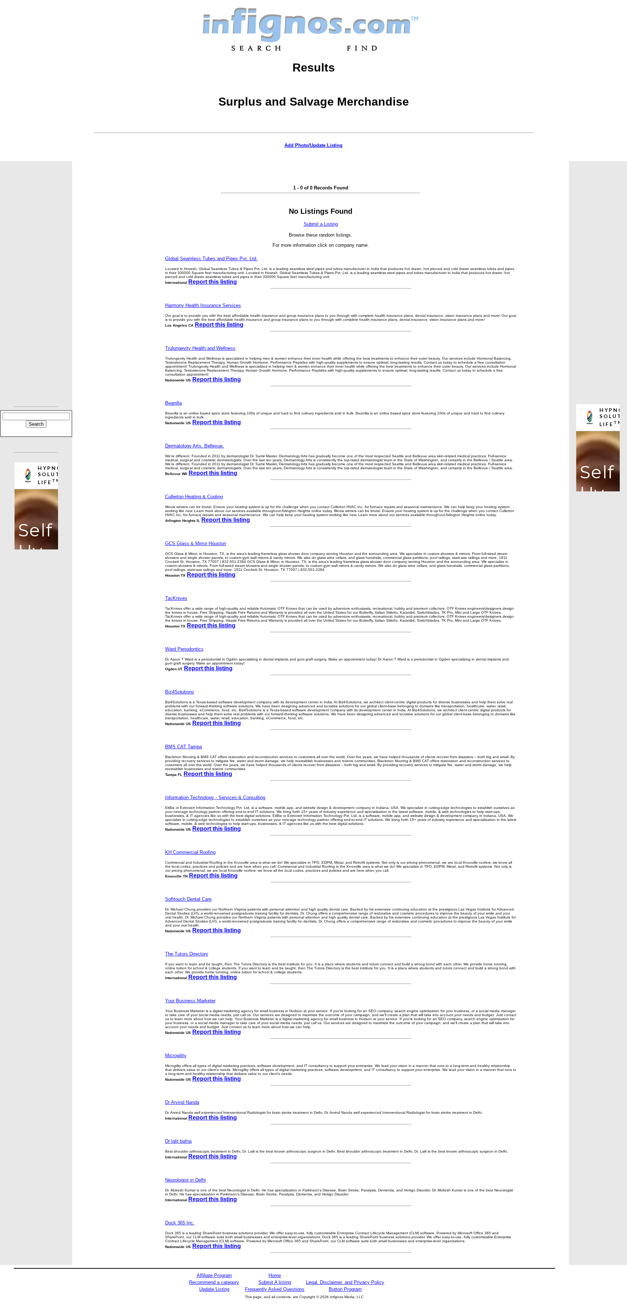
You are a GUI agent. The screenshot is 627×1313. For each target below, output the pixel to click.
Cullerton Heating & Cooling (194, 496)
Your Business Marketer (190, 1000)
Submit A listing (274, 1282)
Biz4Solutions (179, 692)
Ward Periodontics (184, 649)
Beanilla (173, 403)
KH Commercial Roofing (190, 852)
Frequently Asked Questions (274, 1289)
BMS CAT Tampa (183, 746)
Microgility (176, 1055)
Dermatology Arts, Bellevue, (194, 446)
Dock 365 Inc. (179, 1223)
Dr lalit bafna (178, 1141)
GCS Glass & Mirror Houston (195, 543)
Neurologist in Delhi (185, 1180)
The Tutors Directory (186, 954)
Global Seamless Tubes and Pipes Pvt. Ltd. (211, 258)
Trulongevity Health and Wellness (200, 348)
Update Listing (214, 1289)
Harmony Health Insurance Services (203, 305)
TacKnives (176, 598)
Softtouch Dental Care (188, 899)
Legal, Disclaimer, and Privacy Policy (345, 1282)
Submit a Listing (321, 224)
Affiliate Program (214, 1275)
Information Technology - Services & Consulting (215, 797)
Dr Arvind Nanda (182, 1102)
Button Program (345, 1289)
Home (275, 1275)
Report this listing (212, 282)
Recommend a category (214, 1282)
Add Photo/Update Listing (313, 145)
